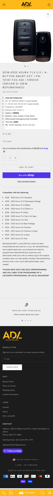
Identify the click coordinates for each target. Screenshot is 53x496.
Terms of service (9, 386)
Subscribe (12, 367)
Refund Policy (8, 381)
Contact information (11, 394)
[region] (26, 309)
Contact (6, 407)
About (5, 411)
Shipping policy (9, 390)
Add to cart (26, 167)
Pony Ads (40, 470)
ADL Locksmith (9, 416)
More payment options (26, 181)
